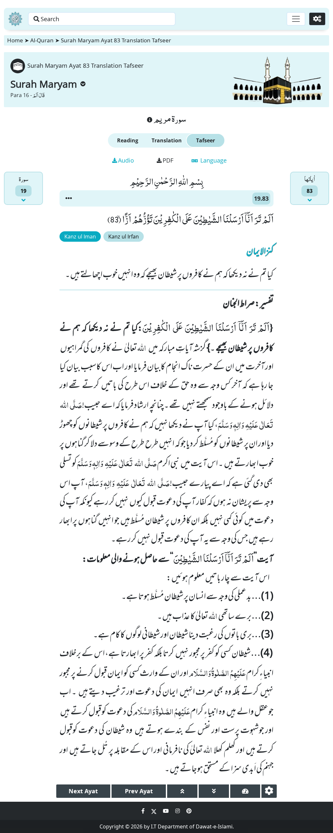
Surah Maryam (43, 84)
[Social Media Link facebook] (143, 810)
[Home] (15, 18)
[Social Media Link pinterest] (189, 810)
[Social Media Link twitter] (154, 810)
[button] (68, 198)
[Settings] (317, 19)
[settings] (269, 791)
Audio (126, 160)
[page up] (182, 791)
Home (15, 40)
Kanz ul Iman (80, 236)
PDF (168, 160)
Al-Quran (42, 40)
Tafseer (205, 140)
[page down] (214, 791)
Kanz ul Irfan (123, 236)
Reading (127, 140)
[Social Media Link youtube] (166, 810)
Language (213, 160)
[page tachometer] (245, 791)
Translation (167, 140)
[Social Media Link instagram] (178, 810)
